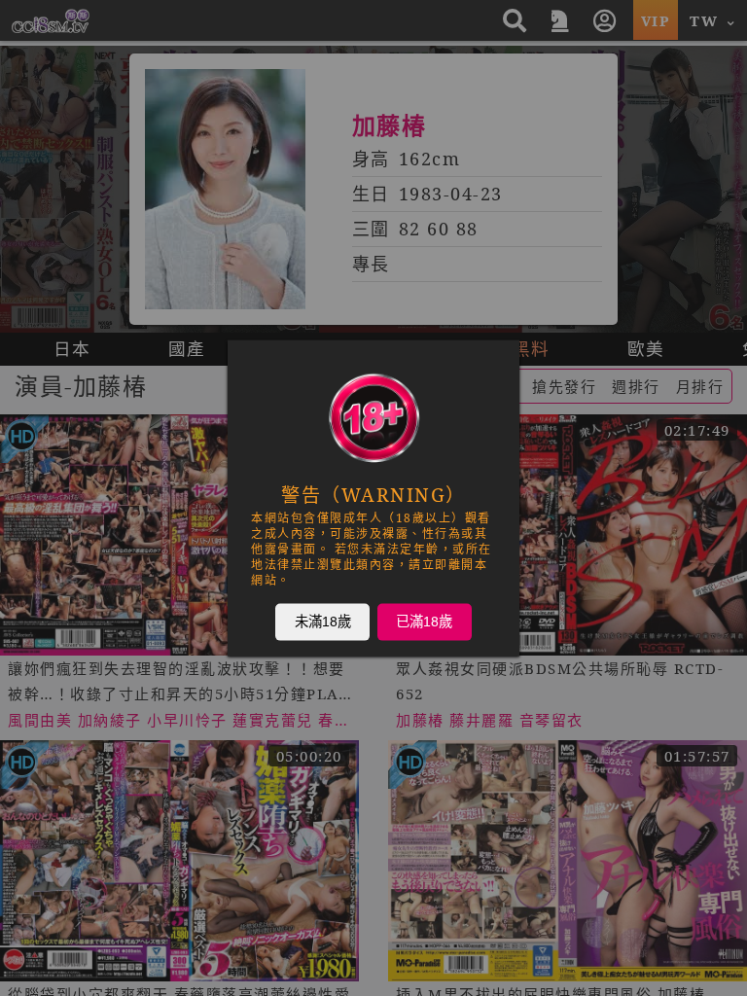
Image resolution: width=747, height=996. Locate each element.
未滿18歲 (323, 621)
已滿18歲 (424, 621)
